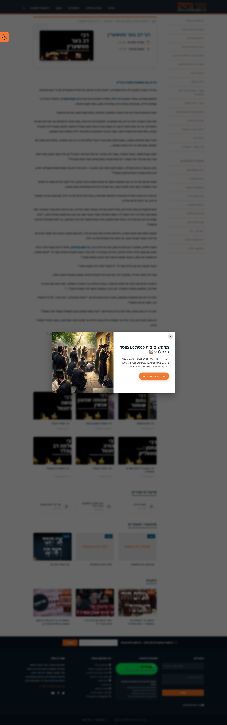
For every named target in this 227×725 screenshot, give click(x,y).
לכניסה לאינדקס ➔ (154, 376)
